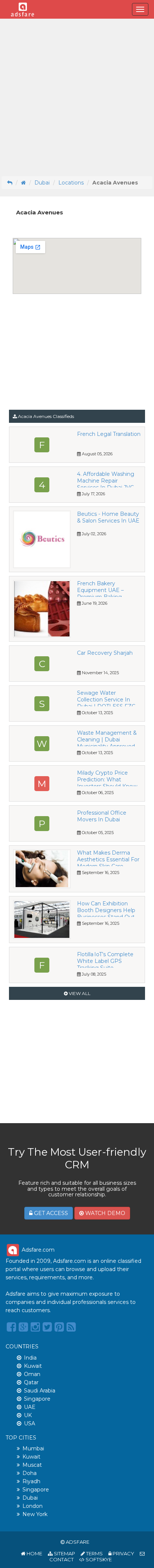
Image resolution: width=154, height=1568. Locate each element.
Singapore (37, 1398)
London (32, 1506)
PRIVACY (122, 1553)
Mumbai (33, 1448)
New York (34, 1514)
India (30, 1357)
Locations (71, 182)
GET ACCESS (50, 1213)
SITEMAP (64, 1553)
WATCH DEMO (104, 1213)
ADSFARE (77, 1542)
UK (28, 1415)
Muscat (32, 1465)
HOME (33, 1553)
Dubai (42, 182)
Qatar (31, 1382)
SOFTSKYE (98, 1559)
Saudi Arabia (39, 1390)
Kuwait (33, 1366)
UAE (30, 1407)
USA (29, 1423)
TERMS (94, 1553)
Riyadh (31, 1481)
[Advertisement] (77, 97)
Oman (32, 1374)
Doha (29, 1473)
